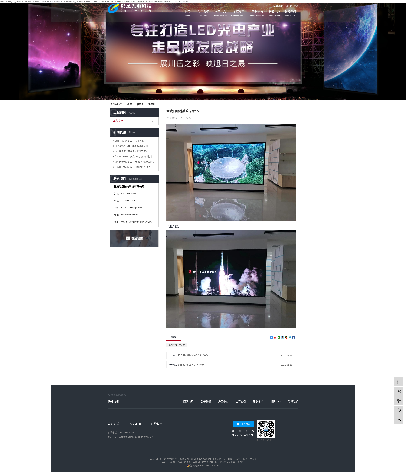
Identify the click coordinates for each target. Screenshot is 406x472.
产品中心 (220, 13)
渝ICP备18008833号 (201, 459)
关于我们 (203, 13)
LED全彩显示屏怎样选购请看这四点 (132, 146)
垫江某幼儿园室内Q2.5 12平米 (193, 355)
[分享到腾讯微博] (289, 337)
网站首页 (188, 401)
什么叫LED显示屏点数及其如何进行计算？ (135, 156)
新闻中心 (274, 13)
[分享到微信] (279, 337)
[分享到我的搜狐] (286, 337)
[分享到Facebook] (293, 337)
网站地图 (135, 424)
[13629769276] (398, 391)
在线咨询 (245, 424)
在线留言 (156, 424)
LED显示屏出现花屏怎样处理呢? (131, 151)
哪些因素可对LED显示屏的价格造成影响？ (135, 162)
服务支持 (257, 13)
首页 (187, 13)
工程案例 (238, 13)
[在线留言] (398, 410)
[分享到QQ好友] (282, 337)
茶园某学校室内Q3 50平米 (191, 364)
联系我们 (290, 13)
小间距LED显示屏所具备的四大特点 (132, 167)
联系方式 (113, 424)
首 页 (129, 104)
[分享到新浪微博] (275, 337)
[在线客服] (398, 381)
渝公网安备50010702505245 (204, 465)
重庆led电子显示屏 (177, 345)
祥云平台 (238, 459)
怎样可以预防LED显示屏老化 (129, 141)
